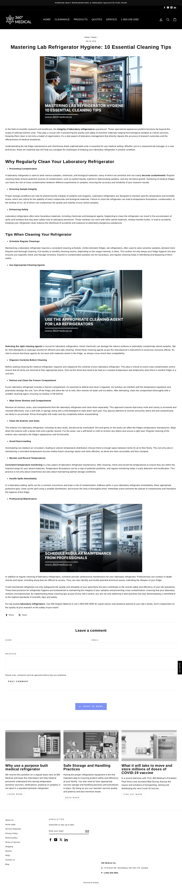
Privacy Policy (11, 833)
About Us (9, 820)
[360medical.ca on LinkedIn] (66, 839)
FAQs (7, 855)
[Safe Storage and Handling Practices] (91, 745)
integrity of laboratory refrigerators (75, 129)
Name (8, 640)
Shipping (9, 847)
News (93, 37)
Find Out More (133, 794)
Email (95, 640)
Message (11, 654)
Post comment (18, 681)
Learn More (15, 794)
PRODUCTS (81, 19)
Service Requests (13, 829)
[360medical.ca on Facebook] (50, 839)
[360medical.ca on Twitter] (60, 839)
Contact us (10, 860)
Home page (10, 824)
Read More (72, 798)
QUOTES (97, 19)
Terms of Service (12, 842)
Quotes (8, 851)
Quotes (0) (180, 667)
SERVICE (111, 19)
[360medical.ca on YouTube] (55, 839)
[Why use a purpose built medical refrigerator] (32, 745)
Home (87, 37)
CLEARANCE (62, 19)
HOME (47, 19)
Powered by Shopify (91, 883)
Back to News (92, 706)
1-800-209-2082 (130, 19)
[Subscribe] (87, 831)
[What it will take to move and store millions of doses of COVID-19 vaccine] (149, 745)
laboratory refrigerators (32, 604)
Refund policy (11, 838)
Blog (7, 864)
